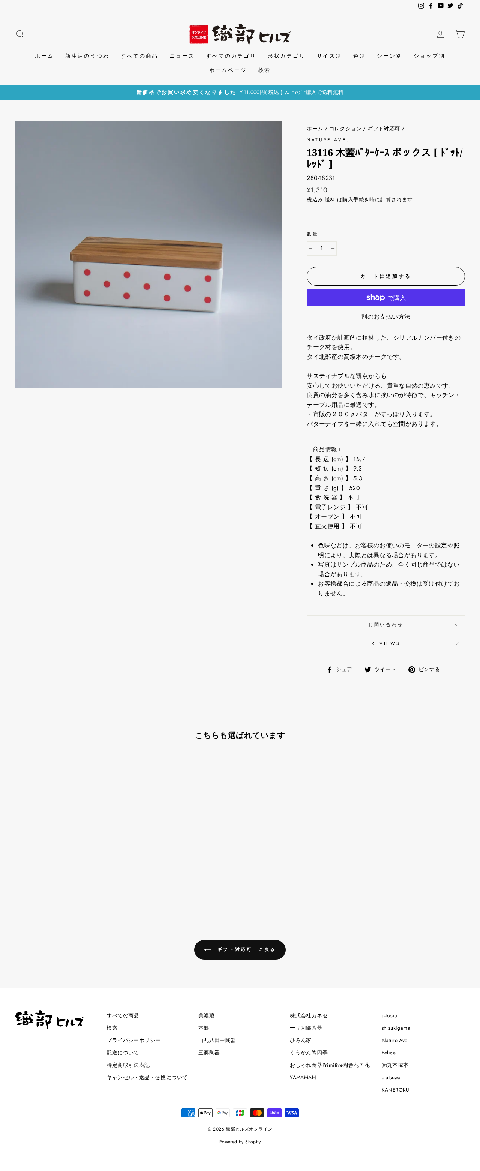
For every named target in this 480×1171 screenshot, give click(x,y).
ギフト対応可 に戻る (245, 949)
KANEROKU (396, 1089)
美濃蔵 (206, 1015)
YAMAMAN (303, 1077)
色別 (359, 56)
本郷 (203, 1028)
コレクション (345, 128)
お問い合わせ (386, 624)
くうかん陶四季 (309, 1052)
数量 (312, 234)
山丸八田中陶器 (217, 1040)
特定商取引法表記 (128, 1065)
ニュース (182, 56)
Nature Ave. (328, 139)
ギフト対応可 (384, 128)
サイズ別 (329, 56)
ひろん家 (301, 1040)
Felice (389, 1052)
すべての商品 (139, 56)
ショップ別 (429, 56)
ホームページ (228, 70)
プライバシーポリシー (133, 1040)
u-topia (390, 1015)
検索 (264, 70)
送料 (330, 199)
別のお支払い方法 (385, 316)
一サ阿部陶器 (306, 1028)
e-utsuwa (391, 1077)
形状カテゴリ (287, 56)
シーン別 (389, 56)
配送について (122, 1052)
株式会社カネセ (309, 1015)
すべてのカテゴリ (231, 56)
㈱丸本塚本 (395, 1065)
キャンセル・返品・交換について (147, 1077)
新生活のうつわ (87, 56)
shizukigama (396, 1028)
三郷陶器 (209, 1052)
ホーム (44, 56)
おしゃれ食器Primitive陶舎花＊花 (330, 1065)
